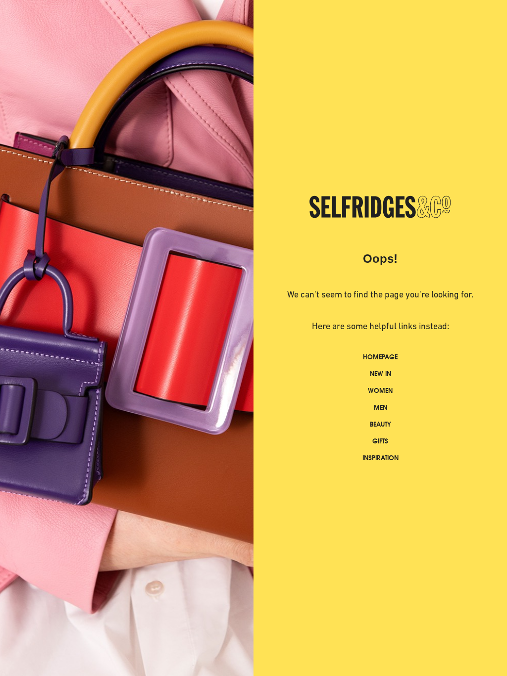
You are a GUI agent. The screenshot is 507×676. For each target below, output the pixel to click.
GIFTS (380, 441)
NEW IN (380, 374)
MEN (380, 407)
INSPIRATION (380, 458)
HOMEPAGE (380, 357)
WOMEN (380, 390)
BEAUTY (380, 424)
